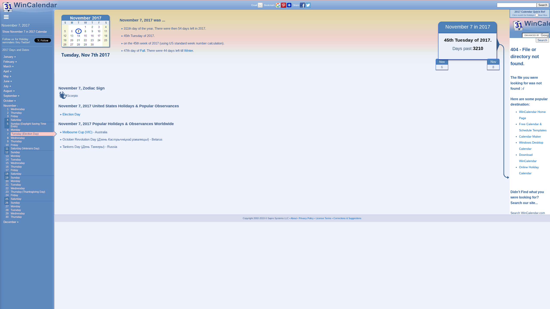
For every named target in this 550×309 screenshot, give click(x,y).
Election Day (71, 114)
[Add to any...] (289, 5)
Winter (188, 50)
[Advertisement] (329, 46)
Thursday (16, 112)
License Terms (323, 218)
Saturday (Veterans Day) (25, 148)
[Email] (260, 5)
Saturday (16, 119)
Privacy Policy (306, 218)
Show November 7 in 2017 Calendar (24, 31)
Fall (142, 50)
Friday (14, 116)
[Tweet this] (308, 5)
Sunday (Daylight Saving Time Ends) (28, 125)
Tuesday (16, 159)
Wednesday (18, 109)
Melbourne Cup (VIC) (77, 132)
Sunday (15, 152)
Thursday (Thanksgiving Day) (28, 191)
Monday (15, 129)
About (293, 218)
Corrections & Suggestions (347, 218)
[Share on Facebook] (302, 5)
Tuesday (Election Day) (25, 133)
